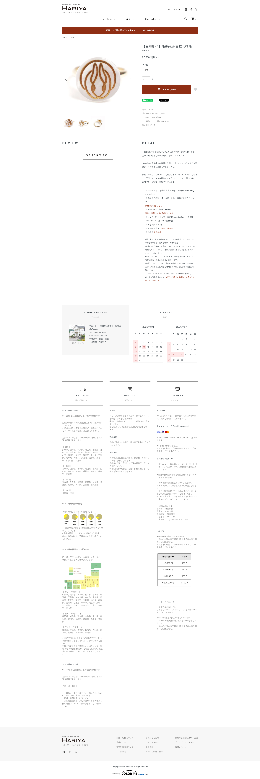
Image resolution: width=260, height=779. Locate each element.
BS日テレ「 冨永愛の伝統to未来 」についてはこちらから (130, 30)
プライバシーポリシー (184, 742)
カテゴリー (107, 19)
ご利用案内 (121, 751)
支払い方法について (125, 746)
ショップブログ (152, 742)
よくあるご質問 (152, 737)
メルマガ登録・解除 (154, 751)
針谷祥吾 (157, 232)
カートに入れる (169, 89)
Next (130, 79)
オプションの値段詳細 (151, 117)
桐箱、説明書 (167, 228)
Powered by (115, 773)
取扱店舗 (149, 746)
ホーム (64, 37)
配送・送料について (125, 737)
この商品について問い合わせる (155, 121)
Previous (66, 79)
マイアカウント (174, 9)
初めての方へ (151, 19)
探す (128, 19)
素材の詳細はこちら (153, 205)
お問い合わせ (180, 746)
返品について (148, 109)
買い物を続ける (148, 125)
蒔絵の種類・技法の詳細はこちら (159, 213)
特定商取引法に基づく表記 (153, 113)
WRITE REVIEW (96, 155)
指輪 (72, 37)
